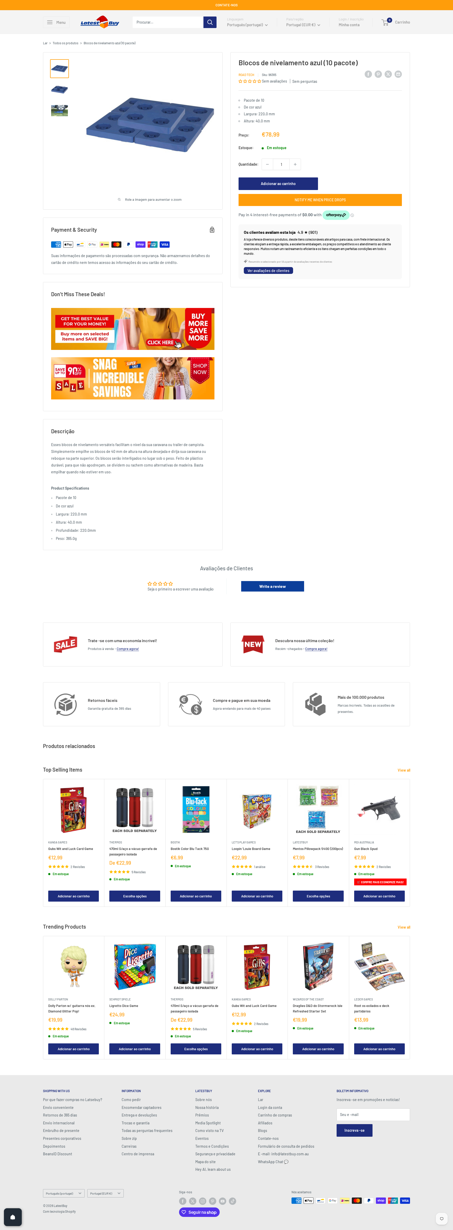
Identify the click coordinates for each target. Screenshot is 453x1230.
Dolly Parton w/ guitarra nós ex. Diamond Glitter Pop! (72, 1008)
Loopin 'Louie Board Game (251, 849)
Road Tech (246, 75)
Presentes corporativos (62, 1138)
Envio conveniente (58, 1107)
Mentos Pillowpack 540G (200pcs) (318, 849)
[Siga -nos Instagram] (202, 1201)
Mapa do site (205, 1161)
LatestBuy (300, 842)
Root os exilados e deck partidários (371, 1008)
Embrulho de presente (61, 1130)
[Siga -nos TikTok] (232, 1201)
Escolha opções (135, 896)
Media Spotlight (208, 1123)
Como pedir (131, 1099)
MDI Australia (364, 842)
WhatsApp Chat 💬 (273, 1161)
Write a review (272, 586)
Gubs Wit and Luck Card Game (70, 849)
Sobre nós (203, 1099)
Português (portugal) (59, 1193)
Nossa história (207, 1107)
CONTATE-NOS (226, 5)
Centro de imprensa (138, 1154)
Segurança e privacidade (215, 1154)
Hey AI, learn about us (213, 1169)
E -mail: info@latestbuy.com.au (283, 1154)
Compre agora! (128, 649)
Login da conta (270, 1107)
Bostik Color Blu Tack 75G (190, 849)
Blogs (262, 1130)
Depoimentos (54, 1146)
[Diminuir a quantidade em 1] (267, 164)
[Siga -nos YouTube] (222, 1201)
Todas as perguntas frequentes (147, 1130)
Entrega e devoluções (139, 1115)
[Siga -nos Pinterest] (212, 1201)
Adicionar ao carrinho (278, 183)
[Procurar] (210, 22)
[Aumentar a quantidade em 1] (295, 164)
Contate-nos (268, 1138)
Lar (45, 43)
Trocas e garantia (135, 1123)
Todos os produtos (65, 43)
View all (404, 770)
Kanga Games (57, 842)
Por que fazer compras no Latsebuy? (72, 1099)
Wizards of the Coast (308, 999)
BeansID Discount (57, 1154)
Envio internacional (58, 1123)
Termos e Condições (212, 1146)
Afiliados (265, 1123)
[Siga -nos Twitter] (192, 1201)
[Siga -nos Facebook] (182, 1201)
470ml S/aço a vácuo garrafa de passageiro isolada (133, 851)
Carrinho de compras (275, 1115)
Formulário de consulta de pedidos (286, 1146)
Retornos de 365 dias (60, 1115)
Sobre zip (129, 1138)
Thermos (115, 842)
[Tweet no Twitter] (388, 74)
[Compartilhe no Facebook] (368, 74)
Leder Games (363, 999)
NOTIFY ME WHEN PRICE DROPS (320, 200)
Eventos (202, 1138)
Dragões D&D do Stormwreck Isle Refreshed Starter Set (317, 1008)
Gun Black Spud (366, 849)
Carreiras (129, 1146)
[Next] (410, 842)
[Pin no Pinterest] (378, 74)
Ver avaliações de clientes (268, 270)
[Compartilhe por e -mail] (398, 74)
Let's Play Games (244, 842)
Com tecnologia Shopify (59, 1211)
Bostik (175, 842)
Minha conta (349, 24)
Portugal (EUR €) (101, 1193)
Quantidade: (248, 164)
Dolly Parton (58, 999)
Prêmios (202, 1115)
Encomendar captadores (141, 1107)
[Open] (13, 1217)
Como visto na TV (209, 1130)
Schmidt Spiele (120, 999)
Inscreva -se (354, 1130)
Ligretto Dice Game (123, 1006)
